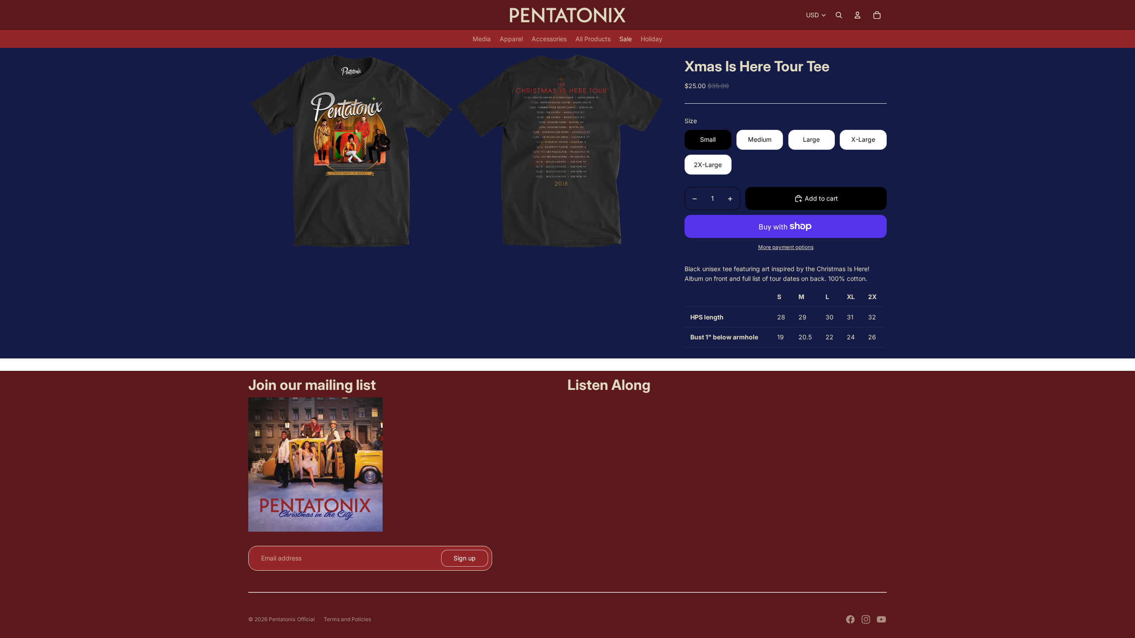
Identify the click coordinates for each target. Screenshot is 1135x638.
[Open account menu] (857, 15)
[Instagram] (866, 619)
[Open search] (839, 15)
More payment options (786, 247)
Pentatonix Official (292, 619)
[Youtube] (881, 619)
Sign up (465, 558)
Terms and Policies (347, 619)
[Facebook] (850, 619)
